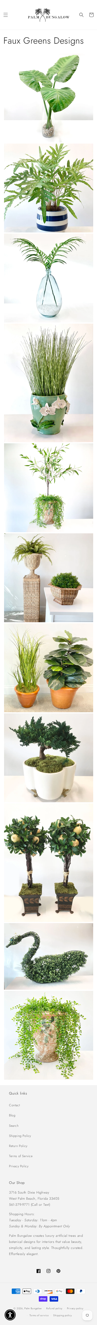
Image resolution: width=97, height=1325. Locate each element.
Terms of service (39, 1315)
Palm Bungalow (33, 1308)
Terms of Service (21, 1156)
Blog (12, 1115)
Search (14, 1125)
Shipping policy (62, 1315)
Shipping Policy (20, 1135)
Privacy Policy (18, 1166)
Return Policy (18, 1146)
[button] (6, 15)
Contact (14, 1105)
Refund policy (54, 1308)
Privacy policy (75, 1308)
